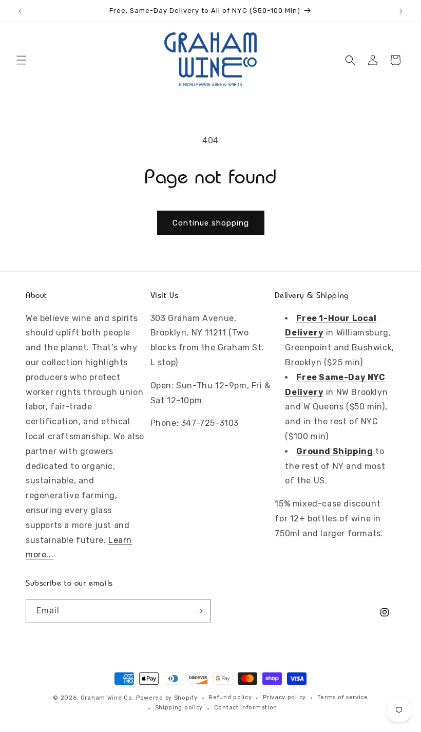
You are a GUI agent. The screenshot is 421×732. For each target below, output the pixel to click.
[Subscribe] (198, 611)
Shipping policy (179, 707)
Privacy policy (284, 697)
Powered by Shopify (167, 698)
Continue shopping (211, 223)
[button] (21, 60)
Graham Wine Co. (108, 698)
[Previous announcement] (20, 11)
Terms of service (342, 697)
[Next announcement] (401, 11)
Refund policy (230, 697)
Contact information (245, 707)
